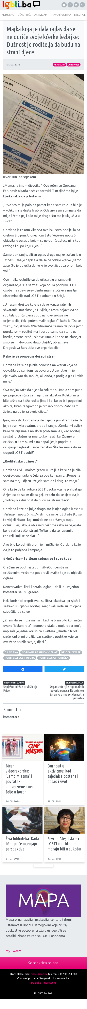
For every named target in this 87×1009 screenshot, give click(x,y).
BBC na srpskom (24, 177)
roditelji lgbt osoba (20, 657)
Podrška (36, 982)
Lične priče (73, 65)
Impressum (49, 982)
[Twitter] (76, 4)
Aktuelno (59, 65)
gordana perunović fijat (40, 652)
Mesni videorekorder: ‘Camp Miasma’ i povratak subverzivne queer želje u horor (20, 778)
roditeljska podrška (54, 657)
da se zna (11, 652)
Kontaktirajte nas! (43, 962)
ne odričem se (71, 652)
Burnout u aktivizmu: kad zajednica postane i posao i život (63, 773)
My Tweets (13, 951)
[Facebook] (70, 4)
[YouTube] (64, 4)
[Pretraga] (82, 4)
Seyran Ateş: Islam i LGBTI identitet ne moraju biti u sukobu (64, 843)
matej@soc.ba (39, 974)
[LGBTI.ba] (22, 5)
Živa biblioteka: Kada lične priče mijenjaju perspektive (22, 843)
